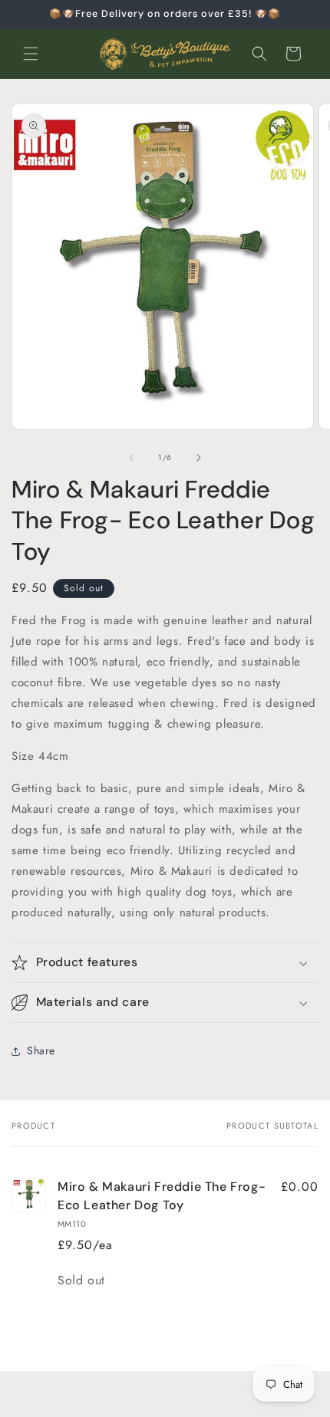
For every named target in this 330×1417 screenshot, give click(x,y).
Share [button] (41, 1050)
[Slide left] (131, 458)
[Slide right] (199, 458)
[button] (31, 54)
